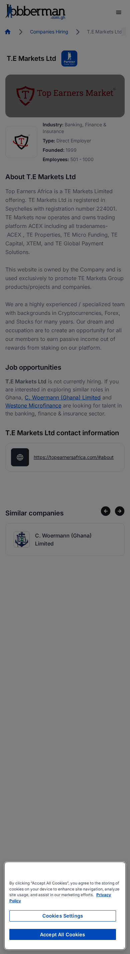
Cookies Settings (62, 916)
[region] (65, 905)
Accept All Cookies (62, 934)
